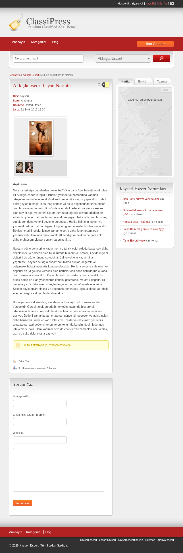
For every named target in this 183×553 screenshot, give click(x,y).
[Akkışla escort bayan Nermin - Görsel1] (19, 172)
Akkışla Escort (31, 75)
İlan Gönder (155, 44)
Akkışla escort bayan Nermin (42, 85)
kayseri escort (88, 540)
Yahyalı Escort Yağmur (136, 221)
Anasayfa (18, 42)
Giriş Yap (162, 3)
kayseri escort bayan (130, 540)
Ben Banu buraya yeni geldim (141, 199)
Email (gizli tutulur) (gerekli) (29, 414)
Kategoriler (38, 42)
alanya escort (166, 540)
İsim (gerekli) (21, 396)
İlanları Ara (161, 58)
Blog (55, 42)
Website (18, 432)
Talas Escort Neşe (134, 240)
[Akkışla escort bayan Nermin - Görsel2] (28, 172)
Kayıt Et (150, 3)
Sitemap (150, 540)
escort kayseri (107, 540)
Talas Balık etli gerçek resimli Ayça (143, 229)
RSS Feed (172, 3)
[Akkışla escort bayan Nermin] (40, 155)
